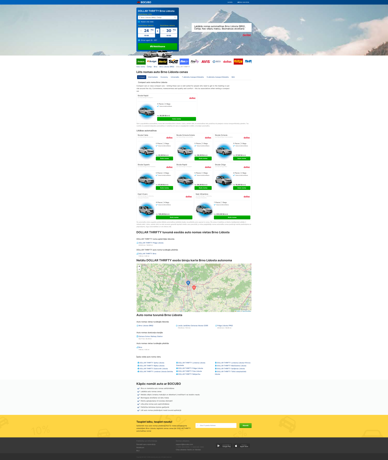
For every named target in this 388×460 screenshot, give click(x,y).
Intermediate (153, 77)
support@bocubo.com (184, 444)
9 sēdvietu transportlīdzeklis (218, 77)
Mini (233, 77)
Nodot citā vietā (147, 22)
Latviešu (229, 2)
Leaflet (238, 311)
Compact (141, 77)
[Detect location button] (175, 17)
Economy (164, 77)
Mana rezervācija (244, 2)
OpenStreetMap (246, 311)
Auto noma (176, 119)
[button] (188, 283)
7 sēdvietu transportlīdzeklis (193, 77)
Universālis (175, 77)
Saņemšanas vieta (145, 14)
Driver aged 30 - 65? (149, 40)
